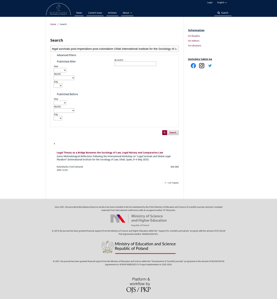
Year (56, 66)
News (79, 12)
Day (56, 81)
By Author (118, 59)
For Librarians (194, 45)
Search (224, 12)
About (126, 12)
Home (53, 24)
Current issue (95, 12)
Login (210, 2)
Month (57, 73)
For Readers (194, 35)
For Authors (193, 40)
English (221, 2)
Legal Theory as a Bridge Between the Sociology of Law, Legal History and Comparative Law (113, 156)
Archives (112, 12)
